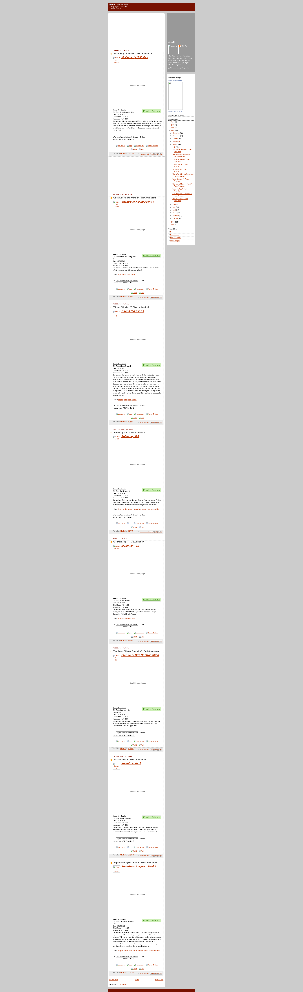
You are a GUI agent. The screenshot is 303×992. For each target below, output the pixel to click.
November (176, 136)
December (176, 133)
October (176, 139)
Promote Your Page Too (175, 111)
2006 (173, 225)
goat (133, 618)
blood (124, 274)
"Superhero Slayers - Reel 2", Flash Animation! (135, 863)
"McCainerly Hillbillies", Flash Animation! (132, 53)
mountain (128, 618)
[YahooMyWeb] (152, 146)
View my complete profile (179, 68)
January (176, 218)
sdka (128, 274)
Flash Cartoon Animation (175, 80)
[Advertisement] (129, 31)
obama (130, 509)
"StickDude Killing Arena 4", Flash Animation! (134, 198)
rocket (144, 509)
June (174, 204)
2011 (173, 122)
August (175, 144)
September (177, 141)
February (176, 215)
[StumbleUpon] (139, 146)
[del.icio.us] (121, 146)
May (174, 207)
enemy (134, 400)
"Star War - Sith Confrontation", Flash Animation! (136, 651)
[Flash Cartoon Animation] (175, 109)
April (174, 210)
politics (156, 509)
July (174, 147)
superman (157, 951)
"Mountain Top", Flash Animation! (129, 542)
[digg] (129, 146)
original (120, 400)
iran (119, 509)
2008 (173, 130)
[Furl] (141, 149)
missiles (124, 509)
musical (121, 618)
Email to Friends (151, 111)
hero (130, 951)
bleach (140, 951)
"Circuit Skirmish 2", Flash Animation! (131, 307)
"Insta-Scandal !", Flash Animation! (129, 759)
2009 (173, 128)
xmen (151, 951)
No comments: (145, 154)
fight (119, 274)
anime (126, 951)
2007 (173, 222)
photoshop (137, 509)
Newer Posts (113, 980)
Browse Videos (175, 238)
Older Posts (159, 980)
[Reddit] (134, 149)
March (175, 213)
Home (137, 980)
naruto (146, 951)
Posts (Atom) (123, 984)
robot (125, 400)
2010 (173, 125)
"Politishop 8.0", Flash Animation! (129, 432)
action (135, 951)
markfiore (150, 509)
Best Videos (174, 235)
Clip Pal (184, 46)
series (133, 274)
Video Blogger (175, 241)
